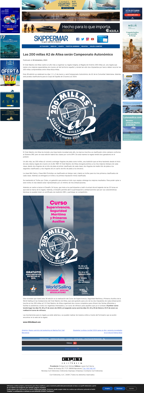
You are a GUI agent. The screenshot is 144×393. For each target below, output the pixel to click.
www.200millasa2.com (32, 322)
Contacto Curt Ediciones (93, 371)
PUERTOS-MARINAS (72, 46)
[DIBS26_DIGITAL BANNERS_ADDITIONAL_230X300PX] (10, 33)
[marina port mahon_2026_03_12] (132, 112)
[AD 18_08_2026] (10, 85)
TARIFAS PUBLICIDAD (57, 339)
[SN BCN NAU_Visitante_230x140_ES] (132, 19)
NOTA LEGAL (78, 339)
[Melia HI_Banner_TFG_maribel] (132, 72)
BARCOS (53, 46)
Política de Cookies (40, 389)
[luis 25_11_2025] (132, 140)
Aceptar (107, 388)
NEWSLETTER (44, 339)
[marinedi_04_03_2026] (10, 120)
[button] (103, 339)
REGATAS (84, 46)
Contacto (69, 339)
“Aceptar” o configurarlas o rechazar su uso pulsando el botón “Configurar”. (30, 391)
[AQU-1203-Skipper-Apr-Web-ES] (71, 32)
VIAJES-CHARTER (96, 46)
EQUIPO (61, 46)
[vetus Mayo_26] (132, 99)
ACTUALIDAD (44, 46)
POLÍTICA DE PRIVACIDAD (93, 339)
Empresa (79, 371)
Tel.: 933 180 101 (89, 368)
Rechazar (119, 388)
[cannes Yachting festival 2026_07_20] (71, 9)
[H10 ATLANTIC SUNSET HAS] (71, 21)
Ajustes (131, 388)
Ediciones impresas (68, 371)
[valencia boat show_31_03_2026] (10, 58)
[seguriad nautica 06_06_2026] (10, 107)
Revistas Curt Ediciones (50, 371)
